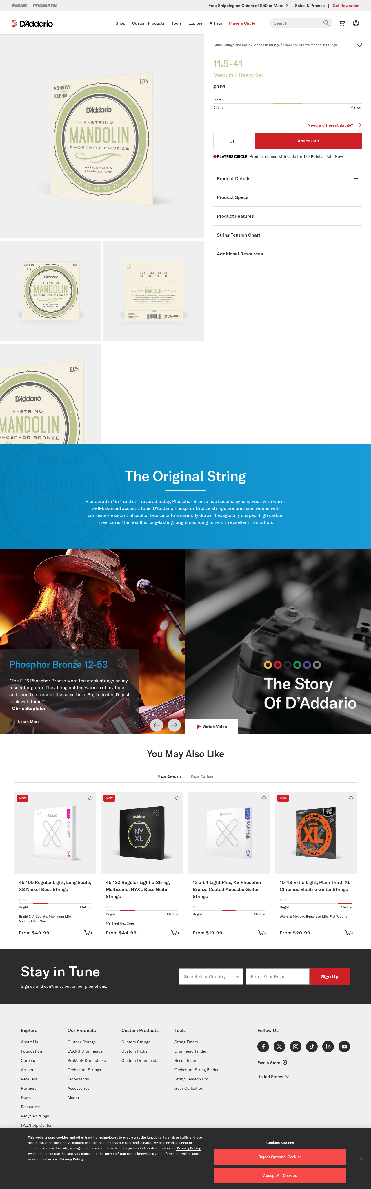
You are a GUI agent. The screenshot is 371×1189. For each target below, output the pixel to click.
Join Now (334, 156)
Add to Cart (308, 141)
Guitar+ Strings (82, 1042)
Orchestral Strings (84, 1069)
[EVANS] (19, 6)
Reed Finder (185, 1060)
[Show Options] (237, 976)
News (26, 1097)
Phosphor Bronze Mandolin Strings (310, 45)
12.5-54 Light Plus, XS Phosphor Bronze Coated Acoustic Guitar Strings (227, 889)
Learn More (29, 721)
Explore (195, 23)
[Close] (361, 1158)
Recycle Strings (35, 1116)
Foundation (31, 1051)
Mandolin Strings (266, 45)
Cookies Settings (280, 1142)
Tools (176, 23)
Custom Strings (135, 1042)
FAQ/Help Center (36, 1125)
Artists (216, 23)
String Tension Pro (191, 1079)
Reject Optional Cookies (280, 1157)
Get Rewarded (346, 5)
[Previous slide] (156, 725)
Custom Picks (134, 1051)
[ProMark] (45, 6)
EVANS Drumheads (85, 1051)
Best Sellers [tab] (202, 777)
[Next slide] (174, 725)
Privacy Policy (189, 1148)
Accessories (78, 1088)
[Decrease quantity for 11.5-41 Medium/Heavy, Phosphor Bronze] (220, 141)
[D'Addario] (32, 23)
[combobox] (209, 976)
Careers (28, 1060)
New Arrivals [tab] (169, 777)
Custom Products (148, 23)
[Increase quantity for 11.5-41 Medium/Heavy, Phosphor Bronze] (243, 141)
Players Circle (242, 23)
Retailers (29, 1079)
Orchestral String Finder (196, 1069)
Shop (120, 23)
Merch (73, 1097)
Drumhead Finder (190, 1051)
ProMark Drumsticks (87, 1060)
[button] (359, 44)
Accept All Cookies (280, 1175)
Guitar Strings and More (231, 45)
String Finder (186, 1042)
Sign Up (330, 976)
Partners (29, 1088)
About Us (29, 1042)
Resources (30, 1106)
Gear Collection (188, 1088)
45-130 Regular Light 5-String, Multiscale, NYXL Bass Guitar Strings (138, 889)
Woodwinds (78, 1079)
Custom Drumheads (139, 1060)
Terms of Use (115, 1153)
